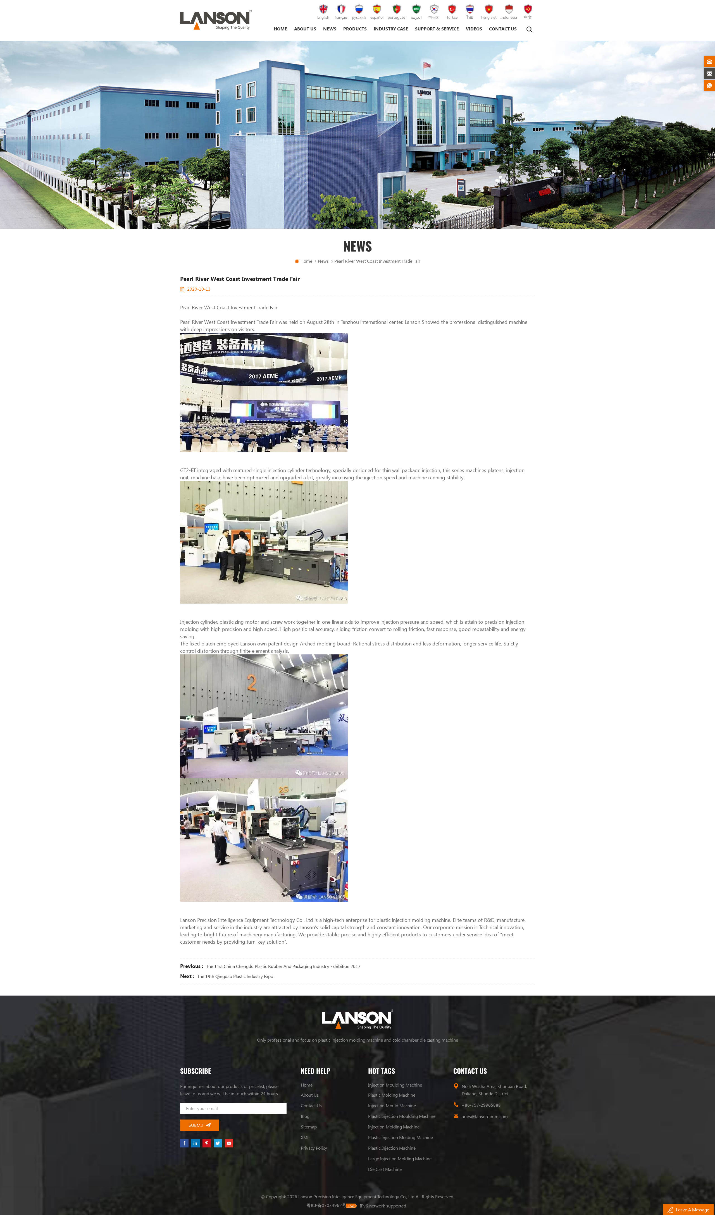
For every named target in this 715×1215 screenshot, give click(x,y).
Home (280, 29)
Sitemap (309, 1127)
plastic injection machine (392, 1148)
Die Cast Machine (385, 1169)
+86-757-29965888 (481, 1105)
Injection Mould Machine (392, 1105)
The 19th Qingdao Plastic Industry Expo (235, 976)
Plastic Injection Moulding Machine (401, 1116)
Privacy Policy (314, 1148)
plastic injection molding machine (400, 1137)
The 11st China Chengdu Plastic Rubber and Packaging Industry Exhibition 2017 (283, 966)
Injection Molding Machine (394, 1127)
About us (305, 29)
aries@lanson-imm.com (485, 1116)
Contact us (503, 29)
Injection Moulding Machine (395, 1085)
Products (355, 29)
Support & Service (437, 29)
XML (305, 1137)
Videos (474, 29)
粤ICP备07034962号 (326, 1205)
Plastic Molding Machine (391, 1095)
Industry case (391, 29)
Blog (305, 1116)
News (329, 29)
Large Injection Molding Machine (400, 1158)
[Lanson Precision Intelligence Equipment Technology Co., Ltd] (216, 20)
